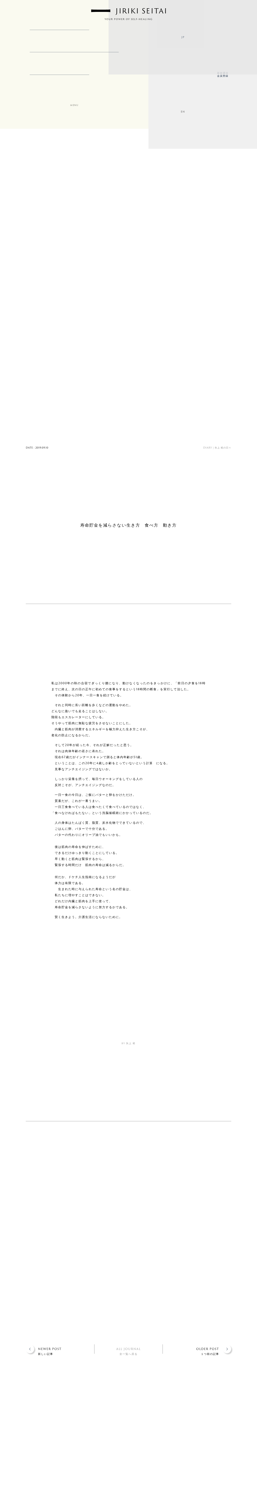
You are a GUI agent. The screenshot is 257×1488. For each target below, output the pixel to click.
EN (183, 112)
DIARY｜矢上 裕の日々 (217, 447)
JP (182, 37)
